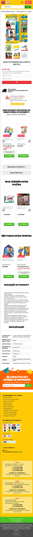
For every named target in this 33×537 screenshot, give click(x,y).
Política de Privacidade (11, 399)
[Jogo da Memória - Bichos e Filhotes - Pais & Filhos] (9, 199)
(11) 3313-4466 (17, 467)
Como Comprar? (8, 406)
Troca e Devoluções (10, 414)
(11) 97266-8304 (18, 470)
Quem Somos (7, 397)
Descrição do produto (16, 167)
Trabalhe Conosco (9, 416)
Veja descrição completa (24, 56)
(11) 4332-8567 (17, 505)
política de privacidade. (17, 527)
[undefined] (16, 29)
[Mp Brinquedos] (9, 3)
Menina (13, 382)
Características (16, 173)
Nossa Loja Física (8, 401)
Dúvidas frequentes (10, 412)
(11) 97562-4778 (18, 506)
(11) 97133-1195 (18, 487)
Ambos (27, 382)
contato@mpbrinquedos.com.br (12, 452)
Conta (22, 3)
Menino (20, 382)
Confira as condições (17, 104)
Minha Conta (7, 403)
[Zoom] (8, 48)
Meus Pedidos (7, 405)
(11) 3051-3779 (17, 486)
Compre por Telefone (10, 410)
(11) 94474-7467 (18, 469)
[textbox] (11, 6)
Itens (28, 2)
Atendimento (7, 408)
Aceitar (16, 533)
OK (28, 385)
